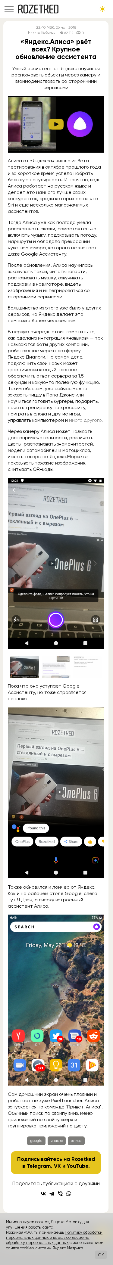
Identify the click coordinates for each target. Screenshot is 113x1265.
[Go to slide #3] (87, 667)
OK (101, 1254)
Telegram (39, 1166)
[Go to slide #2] (56, 667)
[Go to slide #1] (24, 667)
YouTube (77, 1166)
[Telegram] (51, 1193)
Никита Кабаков (41, 33)
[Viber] (60, 1193)
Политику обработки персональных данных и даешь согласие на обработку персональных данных (54, 1237)
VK (57, 1166)
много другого (85, 420)
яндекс (57, 1141)
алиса (76, 1141)
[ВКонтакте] (43, 1193)
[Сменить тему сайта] (102, 9)
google (36, 1141)
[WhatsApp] (68, 1193)
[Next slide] (94, 563)
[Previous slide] (17, 563)
